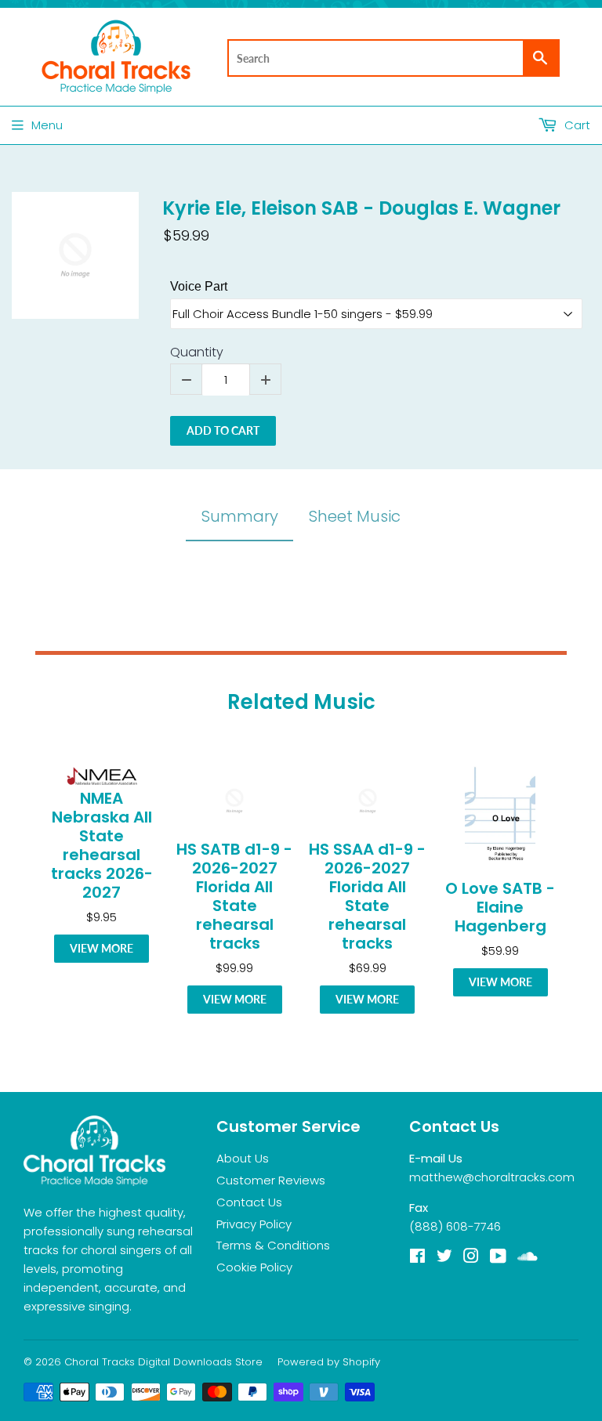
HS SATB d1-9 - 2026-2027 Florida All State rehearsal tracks (234, 896)
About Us (242, 1158)
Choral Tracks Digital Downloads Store (163, 1361)
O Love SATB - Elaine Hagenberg (500, 907)
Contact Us (249, 1202)
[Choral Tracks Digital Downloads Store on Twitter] (444, 1257)
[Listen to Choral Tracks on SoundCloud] (527, 1257)
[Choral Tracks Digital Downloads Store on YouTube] (498, 1257)
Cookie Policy (254, 1267)
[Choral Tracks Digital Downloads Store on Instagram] (471, 1257)
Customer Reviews (270, 1180)
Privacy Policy (254, 1224)
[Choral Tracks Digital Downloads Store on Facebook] (417, 1257)
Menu (47, 125)
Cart (575, 125)
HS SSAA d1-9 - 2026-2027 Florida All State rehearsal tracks (367, 896)
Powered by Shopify (328, 1361)
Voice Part (198, 286)
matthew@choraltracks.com (492, 1177)
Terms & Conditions (273, 1245)
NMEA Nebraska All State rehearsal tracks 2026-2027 (102, 845)
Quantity (196, 353)
